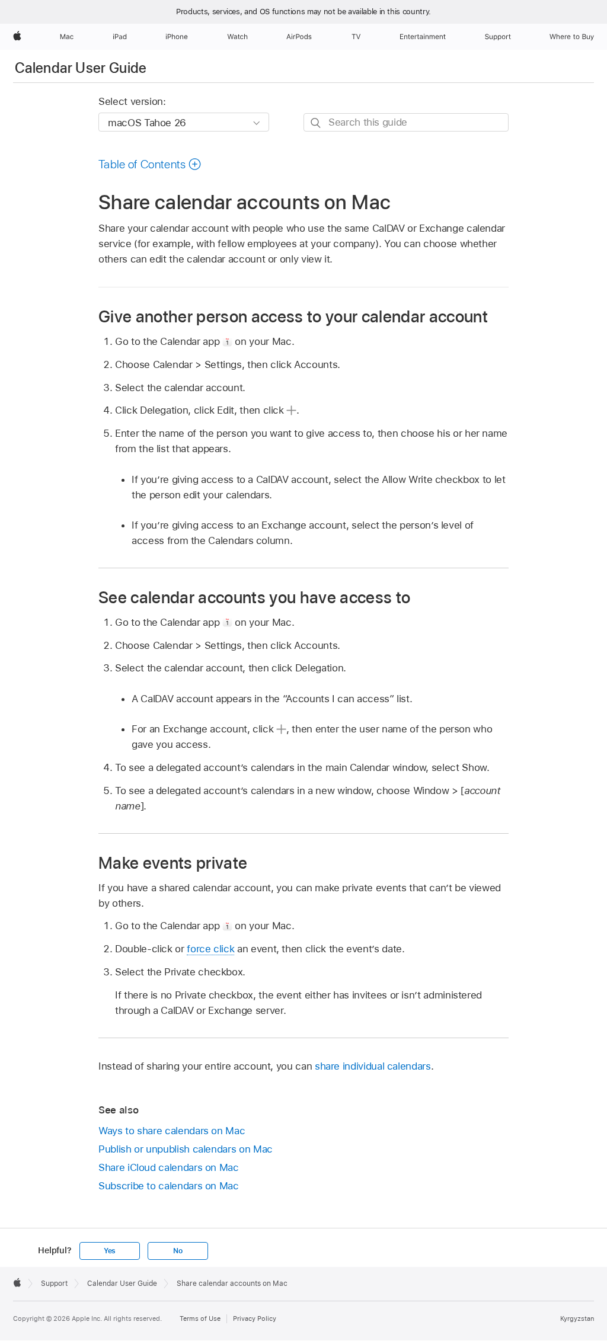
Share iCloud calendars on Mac (168, 1167)
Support (54, 1283)
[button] (150, 164)
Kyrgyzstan (577, 1318)
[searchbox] (406, 122)
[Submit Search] (316, 123)
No (178, 1251)
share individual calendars (373, 1066)
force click (210, 949)
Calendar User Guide (81, 67)
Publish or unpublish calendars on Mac (185, 1149)
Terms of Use (200, 1318)
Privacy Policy (254, 1318)
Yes (110, 1251)
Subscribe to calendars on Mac (168, 1186)
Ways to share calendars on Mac (171, 1131)
